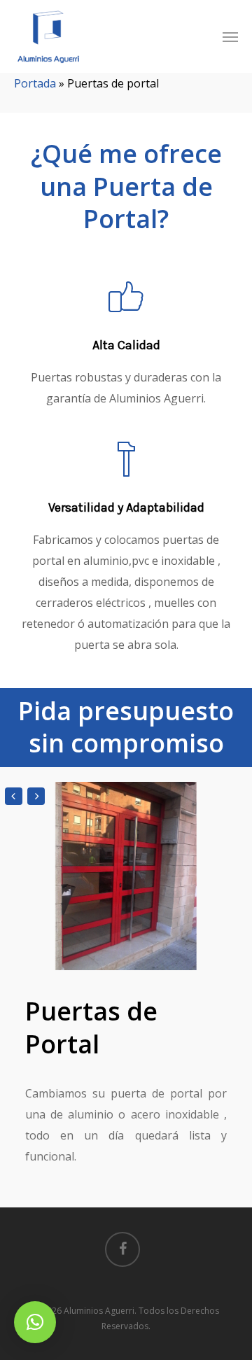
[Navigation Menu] (230, 36)
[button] (35, 1322)
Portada (35, 83)
